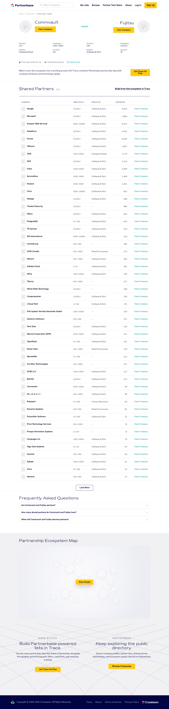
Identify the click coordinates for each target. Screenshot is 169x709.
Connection (32, 387)
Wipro (30, 214)
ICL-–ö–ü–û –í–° (34, 394)
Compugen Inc (33, 439)
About (128, 5)
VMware (30, 146)
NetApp (30, 199)
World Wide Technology (38, 289)
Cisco (29, 169)
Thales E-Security (35, 206)
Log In (138, 5)
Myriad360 (32, 357)
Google (30, 109)
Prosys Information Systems (39, 432)
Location (56, 50)
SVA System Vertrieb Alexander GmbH (44, 311)
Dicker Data (32, 349)
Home (21, 14)
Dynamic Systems (35, 409)
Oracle (30, 139)
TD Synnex (32, 229)
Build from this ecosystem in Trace (132, 89)
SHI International (34, 236)
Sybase (30, 462)
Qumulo (30, 454)
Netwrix (30, 259)
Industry (22, 50)
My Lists (84, 5)
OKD (29, 154)
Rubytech (31, 402)
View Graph (84, 582)
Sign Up (151, 5)
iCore (29, 469)
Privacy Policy (132, 702)
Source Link (74, 62)
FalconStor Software (36, 417)
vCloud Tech (32, 304)
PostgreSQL (32, 221)
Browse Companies (121, 666)
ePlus (29, 274)
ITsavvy (30, 281)
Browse (96, 5)
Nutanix (30, 184)
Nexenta (30, 477)
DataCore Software (35, 319)
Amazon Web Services (37, 124)
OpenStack (32, 342)
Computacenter (34, 296)
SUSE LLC (31, 372)
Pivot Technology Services (39, 424)
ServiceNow (32, 176)
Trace (89, 702)
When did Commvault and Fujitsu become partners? (45, 519)
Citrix (29, 191)
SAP (29, 161)
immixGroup (32, 244)
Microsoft (31, 116)
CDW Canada (33, 251)
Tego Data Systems (35, 447)
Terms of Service (113, 702)
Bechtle (30, 379)
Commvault (30, 14)
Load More (85, 488)
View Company (45, 29)
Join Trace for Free (140, 72)
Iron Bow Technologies (37, 364)
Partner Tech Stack (112, 5)
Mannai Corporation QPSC (39, 334)
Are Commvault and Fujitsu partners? (38, 505)
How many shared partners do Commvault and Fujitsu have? (48, 512)
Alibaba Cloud (33, 266)
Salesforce (31, 131)
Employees (57, 43)
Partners (22, 43)
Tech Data (31, 326)
